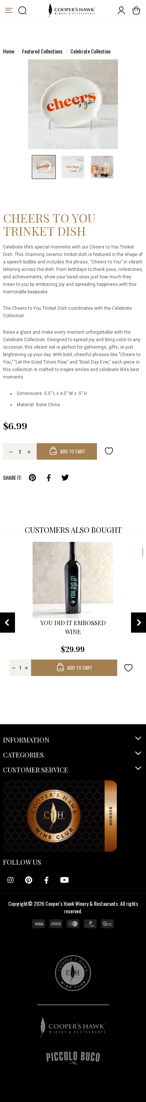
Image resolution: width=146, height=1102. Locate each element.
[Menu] (9, 10)
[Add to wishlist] (108, 450)
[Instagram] (10, 880)
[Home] (71, 10)
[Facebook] (46, 880)
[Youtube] (64, 880)
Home (8, 51)
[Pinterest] (28, 880)
